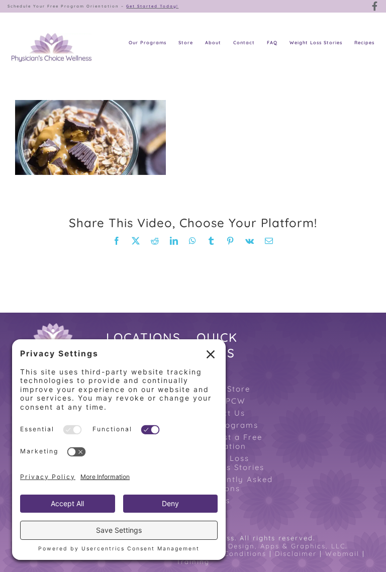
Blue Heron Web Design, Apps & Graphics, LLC (253, 546)
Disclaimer (296, 553)
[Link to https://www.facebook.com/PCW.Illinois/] (375, 6)
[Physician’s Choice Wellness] (51, 39)
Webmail (342, 553)
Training (193, 561)
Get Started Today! (152, 6)
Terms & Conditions (227, 553)
